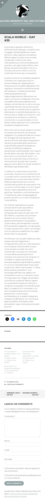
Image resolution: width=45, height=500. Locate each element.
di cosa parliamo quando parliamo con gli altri (12, 354)
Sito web (8, 459)
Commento (10, 416)
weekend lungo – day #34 (14, 394)
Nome (7, 441)
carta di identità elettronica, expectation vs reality (30, 354)
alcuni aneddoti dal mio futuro (22, 21)
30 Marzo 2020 (12, 382)
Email (6, 450)
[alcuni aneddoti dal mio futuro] (22, 10)
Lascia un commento (15, 384)
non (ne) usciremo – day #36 (30, 394)
